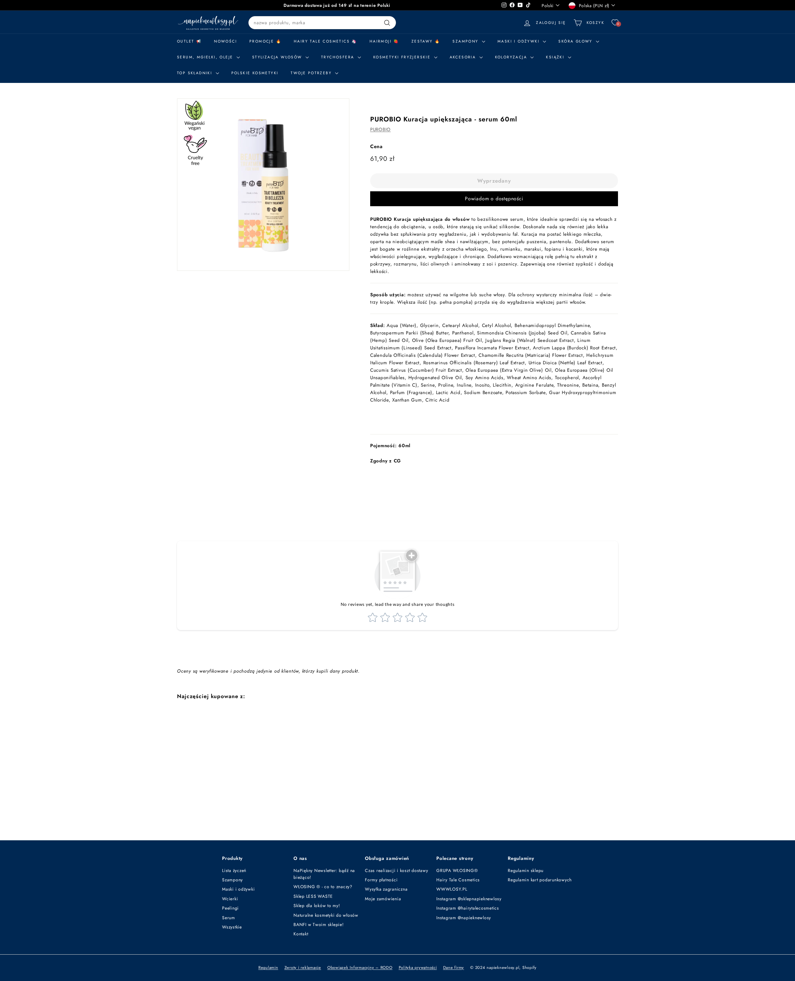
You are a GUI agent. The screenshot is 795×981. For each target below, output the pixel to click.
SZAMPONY (466, 41)
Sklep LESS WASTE (313, 896)
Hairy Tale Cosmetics (458, 880)
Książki (556, 57)
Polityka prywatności (418, 967)
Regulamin (268, 967)
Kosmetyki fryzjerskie (403, 57)
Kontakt (300, 934)
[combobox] (322, 22)
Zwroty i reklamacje (302, 967)
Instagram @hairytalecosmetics (467, 908)
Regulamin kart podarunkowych (540, 880)
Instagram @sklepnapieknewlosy (469, 899)
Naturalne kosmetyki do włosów (325, 915)
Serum (228, 918)
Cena (376, 146)
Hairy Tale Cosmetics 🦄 (325, 41)
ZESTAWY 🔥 (425, 41)
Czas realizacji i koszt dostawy (396, 870)
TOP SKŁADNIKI (195, 73)
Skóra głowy (576, 41)
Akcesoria (464, 57)
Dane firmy (453, 967)
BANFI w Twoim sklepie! (318, 924)
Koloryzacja (512, 57)
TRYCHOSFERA (338, 57)
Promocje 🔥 (265, 41)
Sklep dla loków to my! (316, 905)
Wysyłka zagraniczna (386, 889)
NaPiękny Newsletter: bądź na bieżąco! (324, 873)
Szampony (232, 880)
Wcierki (230, 899)
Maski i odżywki (519, 41)
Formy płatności (381, 880)
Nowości (225, 41)
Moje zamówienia (383, 899)
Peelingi (230, 908)
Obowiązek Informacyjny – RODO (360, 967)
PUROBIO (380, 129)
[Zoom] (263, 184)
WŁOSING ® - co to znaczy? (322, 886)
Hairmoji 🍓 (384, 41)
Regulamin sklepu (525, 870)
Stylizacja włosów (278, 57)
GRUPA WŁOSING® (457, 870)
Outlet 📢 (189, 41)
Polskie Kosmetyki (255, 73)
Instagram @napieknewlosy (463, 918)
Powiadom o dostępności (494, 198)
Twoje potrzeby (312, 73)
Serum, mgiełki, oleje (206, 57)
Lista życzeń (234, 870)
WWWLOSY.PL (451, 889)
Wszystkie (232, 927)
